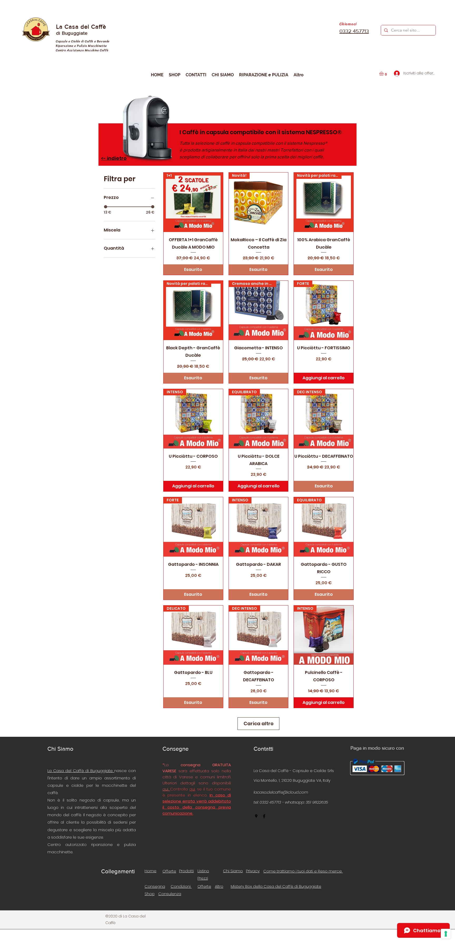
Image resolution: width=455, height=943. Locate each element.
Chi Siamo (60, 749)
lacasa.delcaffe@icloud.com (281, 792)
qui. (166, 789)
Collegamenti (118, 871)
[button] (384, 73)
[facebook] (264, 816)
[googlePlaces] (256, 816)
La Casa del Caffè (81, 27)
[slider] (105, 207)
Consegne (175, 749)
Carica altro (259, 723)
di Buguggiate (72, 33)
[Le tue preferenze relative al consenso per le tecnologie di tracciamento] (446, 934)
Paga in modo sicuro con (377, 748)
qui (192, 789)
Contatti (263, 749)
